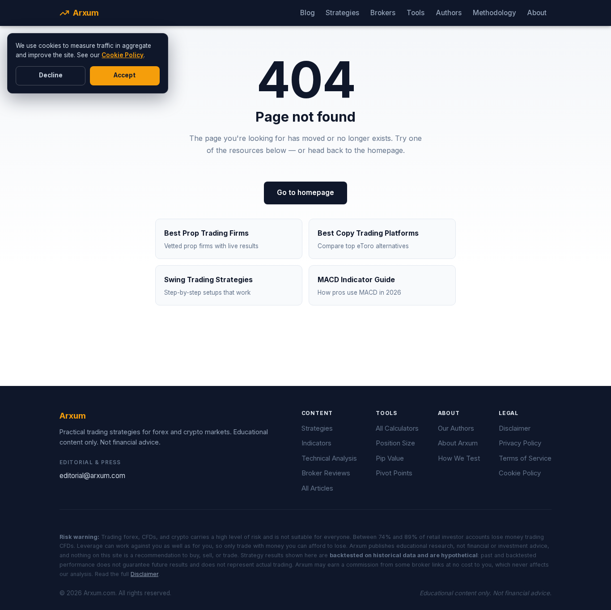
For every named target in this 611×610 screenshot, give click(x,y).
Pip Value (390, 458)
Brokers (382, 12)
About (537, 12)
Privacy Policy (520, 443)
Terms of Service (525, 458)
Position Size (395, 443)
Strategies (342, 12)
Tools (415, 12)
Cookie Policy (123, 55)
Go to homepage (305, 192)
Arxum (86, 12)
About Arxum (458, 443)
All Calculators (397, 428)
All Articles (317, 488)
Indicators (316, 443)
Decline (51, 75)
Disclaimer (514, 428)
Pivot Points (394, 473)
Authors (449, 12)
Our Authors (456, 428)
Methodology (494, 12)
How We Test (459, 458)
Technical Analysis (329, 458)
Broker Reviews (325, 473)
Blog (307, 12)
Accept (125, 75)
